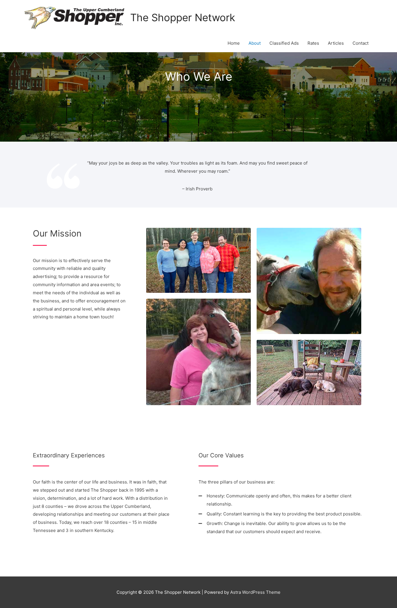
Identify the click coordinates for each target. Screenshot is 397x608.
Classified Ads (284, 43)
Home (234, 43)
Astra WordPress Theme (255, 592)
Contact (361, 43)
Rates (313, 43)
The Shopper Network (182, 17)
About (254, 43)
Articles (336, 43)
